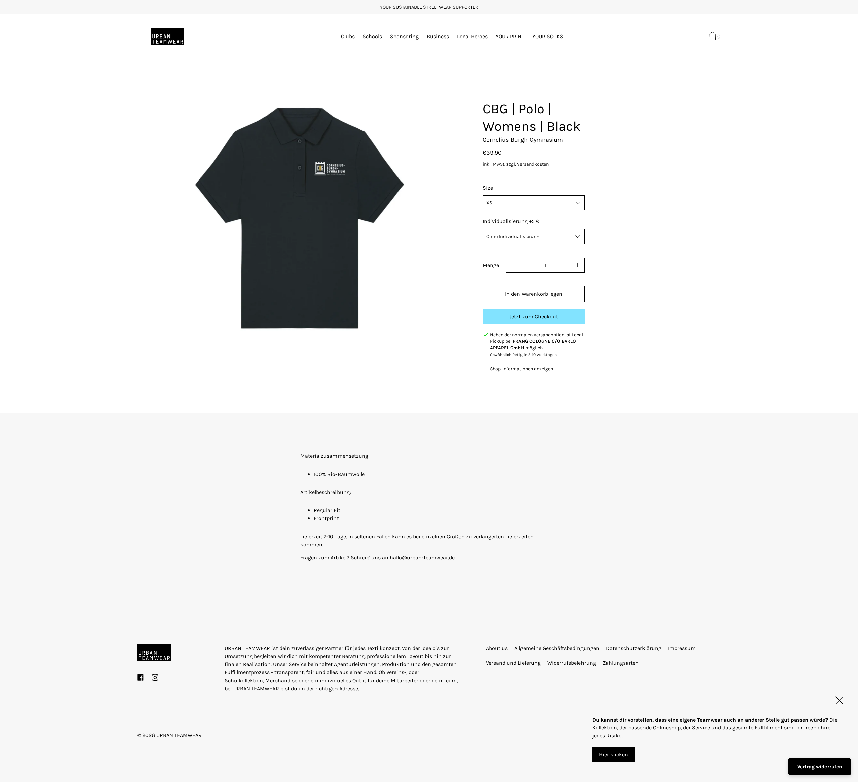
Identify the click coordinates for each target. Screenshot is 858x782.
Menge (491, 265)
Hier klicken (613, 754)
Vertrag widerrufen (819, 767)
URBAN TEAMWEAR (179, 735)
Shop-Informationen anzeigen (521, 369)
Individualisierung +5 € (511, 221)
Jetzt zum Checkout (533, 316)
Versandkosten (533, 164)
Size (488, 188)
